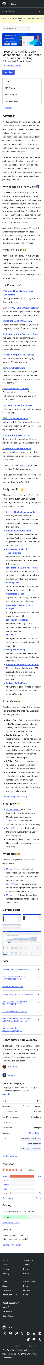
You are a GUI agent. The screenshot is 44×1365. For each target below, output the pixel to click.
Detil (7, 81)
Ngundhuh (8, 72)
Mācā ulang (10, 88)
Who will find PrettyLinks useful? (17, 969)
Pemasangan (11, 94)
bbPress (7, 1311)
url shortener (36, 1149)
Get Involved (29, 1281)
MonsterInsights (13, 809)
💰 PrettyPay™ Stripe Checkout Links (20, 308)
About (5, 1260)
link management (34, 1144)
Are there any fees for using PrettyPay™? (12, 1029)
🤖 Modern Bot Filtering (13, 368)
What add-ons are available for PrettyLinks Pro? (14, 1002)
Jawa (10, 1327)
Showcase (28, 1260)
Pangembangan (12, 101)
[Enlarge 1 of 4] (17, 917)
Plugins (26, 1269)
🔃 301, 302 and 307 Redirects (17, 321)
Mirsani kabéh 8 (35, 1133)
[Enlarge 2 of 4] (38, 917)
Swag (27, 1294)
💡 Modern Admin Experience (16, 448)
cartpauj (11, 1075)
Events (26, 1286)
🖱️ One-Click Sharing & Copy (16, 435)
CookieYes (11, 820)
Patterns (27, 1273)
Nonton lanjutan (9, 1156)
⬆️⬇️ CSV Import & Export (15, 418)
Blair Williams (15, 65)
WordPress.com (10, 1303)
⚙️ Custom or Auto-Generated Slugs (20, 334)
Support (6, 1286)
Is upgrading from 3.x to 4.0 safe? (17, 994)
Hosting (5, 1269)
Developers (7, 1290)
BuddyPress (9, 1316)
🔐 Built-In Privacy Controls (15, 388)
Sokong (8, 107)
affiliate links (25, 1139)
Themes (26, 1264)
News (5, 1264)
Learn (4, 1281)
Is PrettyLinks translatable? (14, 1012)
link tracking (25, 1149)
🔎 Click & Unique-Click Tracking (18, 354)
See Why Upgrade (10, 796)
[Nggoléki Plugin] (28, 28)
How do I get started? (12, 986)
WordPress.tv (9, 1294)
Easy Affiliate (12, 828)
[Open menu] (40, 3)
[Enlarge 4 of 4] (38, 934)
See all (39, 1198)
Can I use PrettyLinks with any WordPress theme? (14, 977)
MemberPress (12, 869)
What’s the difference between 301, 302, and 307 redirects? (16, 1020)
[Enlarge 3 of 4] (17, 927)
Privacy (5, 1273)
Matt (5, 1307)
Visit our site (25, 465)
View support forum (11, 1222)
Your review (7, 1198)
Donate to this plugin (11, 1245)
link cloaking (36, 1139)
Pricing (24, 796)
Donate (27, 1290)
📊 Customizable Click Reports (17, 405)
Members (10, 895)
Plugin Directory (8, 11)
